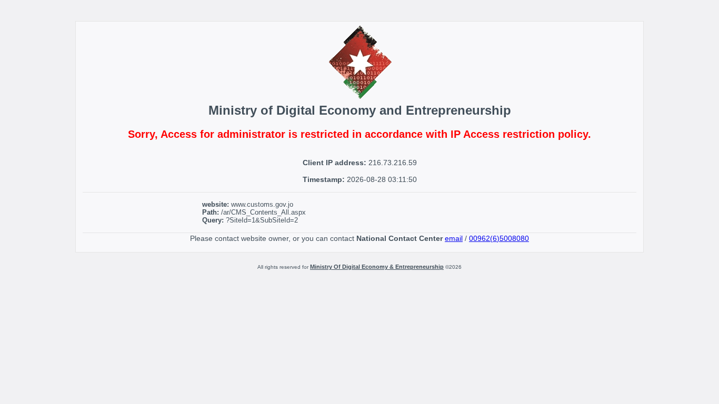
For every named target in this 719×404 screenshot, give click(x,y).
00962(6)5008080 (499, 238)
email (454, 238)
